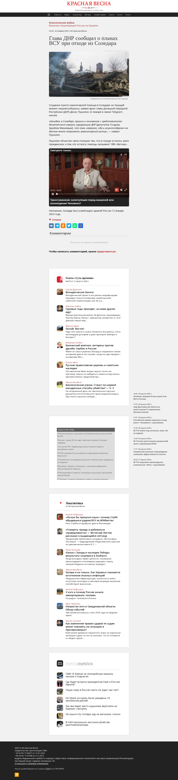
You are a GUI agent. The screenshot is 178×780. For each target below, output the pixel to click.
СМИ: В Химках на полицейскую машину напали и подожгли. (89, 675)
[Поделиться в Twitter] (69, 225)
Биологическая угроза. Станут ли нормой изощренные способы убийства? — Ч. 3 (91, 386)
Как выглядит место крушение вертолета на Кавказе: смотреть (91, 707)
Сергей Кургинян (74, 289)
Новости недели (73, 306)
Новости (57, 14)
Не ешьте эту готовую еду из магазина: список (93, 714)
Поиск (127, 14)
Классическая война (61, 22)
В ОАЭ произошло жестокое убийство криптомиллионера (88, 723)
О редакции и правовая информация (31, 763)
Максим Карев (72, 326)
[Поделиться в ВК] (51, 225)
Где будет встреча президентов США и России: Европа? (93, 683)
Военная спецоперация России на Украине (73, 25)
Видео (67, 14)
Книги (119, 14)
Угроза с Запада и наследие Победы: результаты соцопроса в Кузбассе (88, 554)
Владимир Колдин (74, 342)
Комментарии (100, 14)
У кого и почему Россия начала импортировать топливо (84, 594)
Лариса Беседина (74, 382)
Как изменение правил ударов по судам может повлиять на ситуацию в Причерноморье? (90, 626)
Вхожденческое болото (80, 292)
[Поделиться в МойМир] (80, 225)
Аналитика (77, 14)
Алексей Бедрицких (74, 514)
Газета (111, 14)
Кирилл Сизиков (73, 620)
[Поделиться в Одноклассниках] (63, 225)
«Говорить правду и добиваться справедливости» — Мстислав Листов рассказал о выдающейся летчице (89, 532)
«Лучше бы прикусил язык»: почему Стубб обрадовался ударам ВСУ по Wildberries (91, 519)
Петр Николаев (73, 549)
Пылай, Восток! (75, 328)
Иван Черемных (73, 603)
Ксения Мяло (72, 362)
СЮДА (48, 769)
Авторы (88, 14)
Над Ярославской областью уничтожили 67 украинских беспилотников (146, 409)
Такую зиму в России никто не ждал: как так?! (92, 689)
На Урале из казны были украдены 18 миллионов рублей (88, 699)
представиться (106, 251)
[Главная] (89, 6)
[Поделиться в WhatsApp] (74, 225)
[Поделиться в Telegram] (57, 225)
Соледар (56, 220)
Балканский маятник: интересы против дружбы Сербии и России (90, 347)
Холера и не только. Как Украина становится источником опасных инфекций (93, 574)
